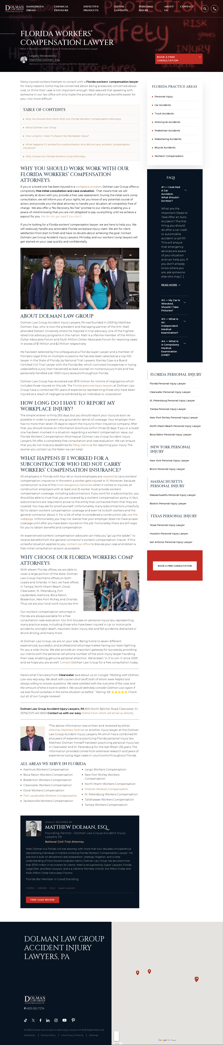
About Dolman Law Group (41, 127)
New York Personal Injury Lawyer (169, 460)
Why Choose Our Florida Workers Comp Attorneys (55, 156)
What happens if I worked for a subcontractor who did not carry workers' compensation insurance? (76, 146)
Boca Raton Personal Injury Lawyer (170, 434)
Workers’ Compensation (169, 156)
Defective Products (91, 8)
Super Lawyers (66, 888)
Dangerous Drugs (35, 8)
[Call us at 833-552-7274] (214, 8)
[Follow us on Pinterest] (73, 1019)
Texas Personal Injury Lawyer (167, 525)
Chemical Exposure (61, 8)
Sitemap (93, 1035)
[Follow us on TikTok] (25, 1020)
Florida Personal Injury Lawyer (168, 383)
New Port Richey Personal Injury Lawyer (174, 417)
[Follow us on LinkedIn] (47, 1020)
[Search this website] (204, 8)
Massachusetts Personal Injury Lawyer (173, 495)
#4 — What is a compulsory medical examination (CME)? (170, 348)
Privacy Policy (48, 1035)
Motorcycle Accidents (167, 122)
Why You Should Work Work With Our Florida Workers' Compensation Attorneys (73, 119)
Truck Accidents (164, 113)
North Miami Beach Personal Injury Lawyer (175, 426)
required (108, 476)
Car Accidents (163, 105)
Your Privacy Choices (72, 1035)
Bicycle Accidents (165, 147)
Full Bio (30, 888)
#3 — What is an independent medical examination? (169, 325)
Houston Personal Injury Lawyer (169, 533)
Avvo (52, 888)
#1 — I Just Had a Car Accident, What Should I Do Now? (170, 193)
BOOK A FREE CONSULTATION (167, 59)
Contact (187, 6)
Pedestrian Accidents (167, 130)
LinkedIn (42, 888)
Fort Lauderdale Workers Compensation (50, 795)
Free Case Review (43, 899)
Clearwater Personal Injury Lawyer (170, 392)
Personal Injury (146, 8)
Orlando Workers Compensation (106, 789)
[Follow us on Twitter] (33, 1020)
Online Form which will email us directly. (108, 713)
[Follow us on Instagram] (56, 1020)
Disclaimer (29, 1035)
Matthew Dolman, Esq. (44, 59)
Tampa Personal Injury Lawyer (168, 409)
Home (23, 49)
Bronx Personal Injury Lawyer (167, 469)
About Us (169, 8)
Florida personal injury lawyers (93, 385)
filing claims (81, 445)
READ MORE (169, 284)
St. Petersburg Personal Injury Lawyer (172, 400)
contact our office (78, 544)
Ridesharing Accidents (168, 139)
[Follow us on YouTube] (64, 1020)
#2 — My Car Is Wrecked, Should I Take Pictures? (170, 305)
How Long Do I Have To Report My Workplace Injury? (57, 136)
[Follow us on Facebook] (40, 1020)
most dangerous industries (74, 485)
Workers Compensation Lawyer (43, 49)
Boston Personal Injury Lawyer (168, 503)
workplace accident (89, 186)
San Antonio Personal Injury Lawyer (171, 542)
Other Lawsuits (121, 8)
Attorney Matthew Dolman (67, 730)
